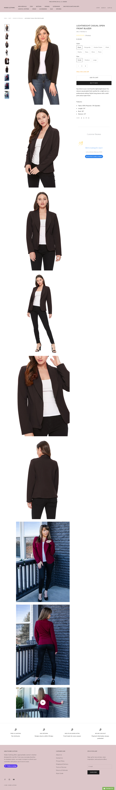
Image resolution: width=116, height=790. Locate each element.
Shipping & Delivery (62, 764)
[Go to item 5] (7, 69)
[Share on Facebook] (81, 118)
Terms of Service (61, 767)
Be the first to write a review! (94, 156)
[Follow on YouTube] (14, 779)
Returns (58, 9)
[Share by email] (88, 118)
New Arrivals (22, 6)
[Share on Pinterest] (86, 118)
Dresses (47, 6)
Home (5, 18)
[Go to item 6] (7, 77)
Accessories (43, 9)
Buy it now (94, 83)
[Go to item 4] (7, 61)
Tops (31, 6)
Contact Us (59, 758)
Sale (51, 9)
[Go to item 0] (7, 27)
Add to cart (94, 77)
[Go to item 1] (7, 36)
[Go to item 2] (7, 44)
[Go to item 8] (7, 95)
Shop (9, 18)
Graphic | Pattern (23, 9)
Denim (34, 9)
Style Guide (59, 773)
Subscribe (93, 772)
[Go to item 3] (7, 52)
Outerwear (56, 6)
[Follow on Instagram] (9, 779)
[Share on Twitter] (83, 118)
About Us (59, 755)
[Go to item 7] (7, 86)
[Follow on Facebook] (5, 779)
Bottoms (38, 6)
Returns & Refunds (62, 770)
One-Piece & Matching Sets (71, 6)
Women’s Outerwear (18, 18)
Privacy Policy (60, 761)
